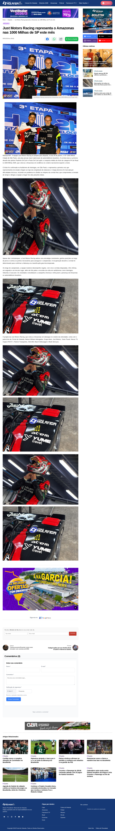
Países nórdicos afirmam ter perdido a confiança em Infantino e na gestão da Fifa (71, 760)
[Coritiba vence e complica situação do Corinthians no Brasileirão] (15, 747)
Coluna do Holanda (66, 807)
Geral (43, 820)
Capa (43, 807)
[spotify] (22, 816)
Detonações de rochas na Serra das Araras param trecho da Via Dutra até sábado (103, 84)
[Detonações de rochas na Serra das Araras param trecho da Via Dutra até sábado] (88, 83)
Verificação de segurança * (13, 687)
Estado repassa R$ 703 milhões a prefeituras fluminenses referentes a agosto (101, 74)
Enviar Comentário (13, 699)
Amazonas (45, 810)
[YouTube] (19, 816)
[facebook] (4, 816)
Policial (62, 810)
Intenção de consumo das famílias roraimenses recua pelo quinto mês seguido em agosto (95, 63)
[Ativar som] (75, 607)
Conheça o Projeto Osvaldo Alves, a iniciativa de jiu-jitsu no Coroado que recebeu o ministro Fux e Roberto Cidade (43, 789)
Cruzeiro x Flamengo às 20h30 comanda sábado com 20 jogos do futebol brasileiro (70, 772)
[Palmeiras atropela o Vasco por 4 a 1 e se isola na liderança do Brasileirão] (43, 747)
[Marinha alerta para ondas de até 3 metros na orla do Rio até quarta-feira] (88, 93)
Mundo (62, 815)
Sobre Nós (91, 828)
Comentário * (10, 674)
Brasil (43, 815)
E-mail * (43, 666)
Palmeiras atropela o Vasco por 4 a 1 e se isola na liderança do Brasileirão (43, 760)
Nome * (8, 666)
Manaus (63, 812)
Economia (44, 817)
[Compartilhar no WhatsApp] (54, 39)
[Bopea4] (12, 3)
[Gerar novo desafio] (14, 691)
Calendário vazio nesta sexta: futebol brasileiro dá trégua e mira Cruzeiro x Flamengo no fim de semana (99, 773)
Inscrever (72, 633)
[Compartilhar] (61, 39)
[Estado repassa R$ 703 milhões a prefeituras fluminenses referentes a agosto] (88, 73)
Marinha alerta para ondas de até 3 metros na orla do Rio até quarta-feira (103, 93)
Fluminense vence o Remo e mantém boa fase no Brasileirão (98, 759)
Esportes (10, 20)
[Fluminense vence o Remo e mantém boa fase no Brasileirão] (99, 747)
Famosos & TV (46, 812)
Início (4, 20)
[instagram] (11, 816)
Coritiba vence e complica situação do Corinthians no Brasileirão (13, 760)
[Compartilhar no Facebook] (47, 39)
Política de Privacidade (102, 828)
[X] (8, 816)
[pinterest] (15, 816)
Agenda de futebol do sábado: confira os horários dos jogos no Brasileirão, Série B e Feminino (15, 788)
